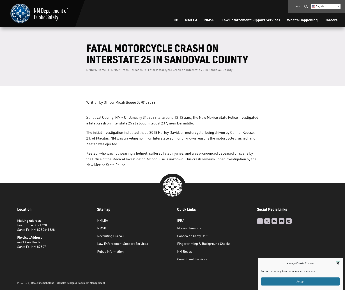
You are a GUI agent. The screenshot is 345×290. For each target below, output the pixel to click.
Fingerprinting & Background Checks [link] (204, 244)
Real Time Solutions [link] (42, 282)
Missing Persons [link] (189, 228)
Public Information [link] (110, 251)
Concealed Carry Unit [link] (192, 236)
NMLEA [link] (191, 19)
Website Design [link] (66, 282)
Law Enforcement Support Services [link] (122, 244)
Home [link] (296, 6)
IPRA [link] (180, 220)
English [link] (319, 6)
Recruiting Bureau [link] (110, 236)
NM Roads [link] (184, 251)
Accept (300, 281)
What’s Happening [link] (302, 19)
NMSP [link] (209, 19)
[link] (39, 13)
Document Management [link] (91, 282)
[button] (338, 263)
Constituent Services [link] (192, 259)
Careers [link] (331, 19)
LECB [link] (173, 19)
